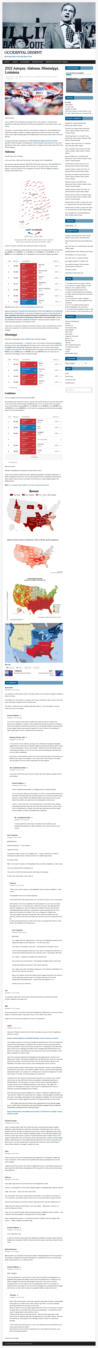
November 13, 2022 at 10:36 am (14, 718)
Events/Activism (37, 62)
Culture (44, 77)
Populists (54, 77)
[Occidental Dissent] (49, 47)
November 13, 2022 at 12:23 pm (12, 1123)
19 (17, 79)
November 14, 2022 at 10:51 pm (19, 932)
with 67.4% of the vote (33, 164)
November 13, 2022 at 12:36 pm (19, 785)
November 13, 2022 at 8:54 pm (14, 1230)
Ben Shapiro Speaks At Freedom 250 (76, 261)
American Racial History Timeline (56, 62)
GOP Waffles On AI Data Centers (75, 255)
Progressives (9, 79)
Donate (15, 62)
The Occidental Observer (73, 345)
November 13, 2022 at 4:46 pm (12, 1179)
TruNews (68, 349)
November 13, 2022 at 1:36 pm (14, 837)
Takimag (67, 343)
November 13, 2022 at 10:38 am (12, 993)
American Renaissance (72, 321)
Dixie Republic (69, 330)
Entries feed (69, 376)
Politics (49, 77)
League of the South (71, 336)
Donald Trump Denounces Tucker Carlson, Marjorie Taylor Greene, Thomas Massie (77, 130)
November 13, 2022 (12, 77)
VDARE (67, 351)
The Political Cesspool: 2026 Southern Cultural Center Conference (77, 265)
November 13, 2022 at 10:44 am (12, 1008)
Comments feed (70, 380)
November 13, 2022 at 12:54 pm (21, 820)
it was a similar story (27, 339)
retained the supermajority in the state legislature (35, 311)
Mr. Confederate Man (18, 767)
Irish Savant (69, 334)
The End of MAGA (70, 270)
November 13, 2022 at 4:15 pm (12, 1153)
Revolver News (69, 340)
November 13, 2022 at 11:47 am (17, 740)
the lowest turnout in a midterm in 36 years (22, 320)
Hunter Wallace (25, 77)
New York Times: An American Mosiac (76, 258)
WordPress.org (69, 383)
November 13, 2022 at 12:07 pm (17, 770)
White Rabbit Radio (71, 353)
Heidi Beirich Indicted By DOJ (74, 273)
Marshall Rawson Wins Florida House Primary (77, 214)
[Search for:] (79, 390)
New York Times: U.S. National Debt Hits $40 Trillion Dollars (77, 144)
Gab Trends (68, 332)
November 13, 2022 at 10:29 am (12, 690)
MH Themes (29, 1344)
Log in (67, 373)
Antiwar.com (69, 325)
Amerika (67, 323)
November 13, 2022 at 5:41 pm (12, 1251)
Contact (7, 62)
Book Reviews (24, 62)
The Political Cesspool (72, 347)
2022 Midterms (37, 77)
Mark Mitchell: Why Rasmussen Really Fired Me (75, 124)
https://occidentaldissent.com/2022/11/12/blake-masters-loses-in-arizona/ (32, 1038)
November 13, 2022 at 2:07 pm (14, 1028)
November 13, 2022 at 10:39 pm (17, 885)
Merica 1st (68, 338)
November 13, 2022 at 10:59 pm (17, 1297)
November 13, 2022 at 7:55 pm (14, 1269)
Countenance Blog (71, 328)
